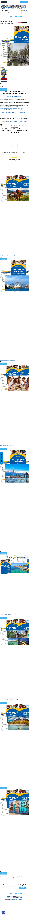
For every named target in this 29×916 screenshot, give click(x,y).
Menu (5, 1)
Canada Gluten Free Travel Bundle (7, 549)
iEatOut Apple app (18, 125)
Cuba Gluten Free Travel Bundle (7, 869)
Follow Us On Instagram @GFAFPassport (13, 877)
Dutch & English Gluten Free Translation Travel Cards (11, 108)
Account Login (16, 1)
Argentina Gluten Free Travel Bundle (7, 255)
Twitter (8, 16)
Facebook (11, 16)
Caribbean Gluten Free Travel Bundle (8, 614)
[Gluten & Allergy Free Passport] (14, 9)
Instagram (16, 16)
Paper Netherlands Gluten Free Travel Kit (18, 121)
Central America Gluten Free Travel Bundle (9, 699)
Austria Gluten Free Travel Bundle (7, 445)
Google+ (21, 16)
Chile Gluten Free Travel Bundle (7, 784)
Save (20, 22)
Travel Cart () (24, 1)
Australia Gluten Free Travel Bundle (7, 360)
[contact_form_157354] (3, 912)
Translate (26, 10)
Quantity (2, 86)
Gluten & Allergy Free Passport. (17, 899)
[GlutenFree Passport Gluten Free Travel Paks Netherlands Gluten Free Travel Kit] (4, 82)
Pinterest (18, 16)
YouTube (13, 16)
